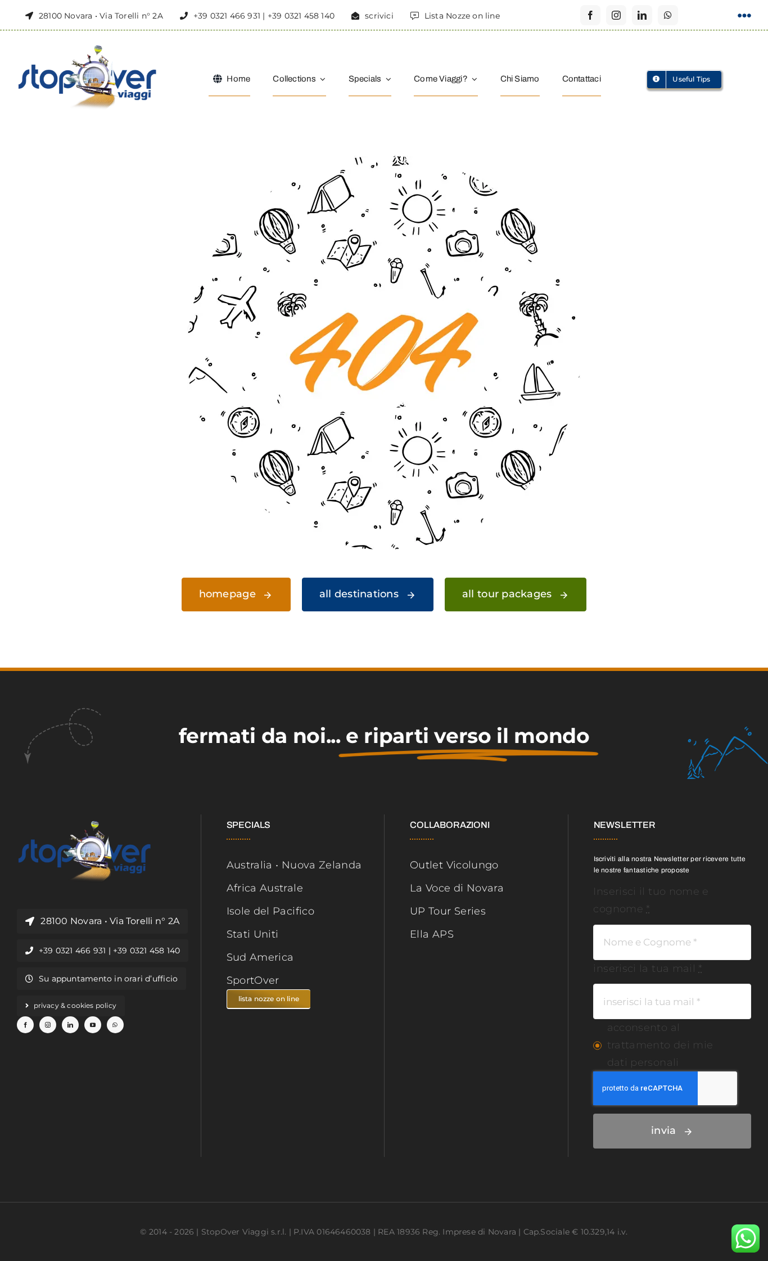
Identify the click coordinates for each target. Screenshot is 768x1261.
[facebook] (590, 15)
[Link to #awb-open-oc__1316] (744, 15)
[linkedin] (642, 15)
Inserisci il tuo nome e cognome (650, 900)
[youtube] (92, 1024)
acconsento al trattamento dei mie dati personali (660, 1045)
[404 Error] (384, 161)
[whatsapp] (668, 15)
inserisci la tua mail (647, 968)
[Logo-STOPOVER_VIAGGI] (87, 49)
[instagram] (616, 15)
